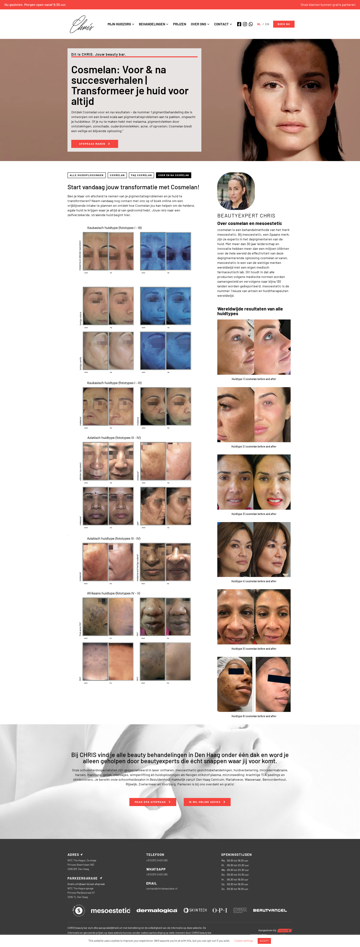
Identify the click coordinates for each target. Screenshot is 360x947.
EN (267, 24)
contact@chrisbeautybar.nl (161, 888)
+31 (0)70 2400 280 (157, 860)
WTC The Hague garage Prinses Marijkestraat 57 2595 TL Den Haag (81, 893)
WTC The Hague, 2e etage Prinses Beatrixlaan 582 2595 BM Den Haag (82, 865)
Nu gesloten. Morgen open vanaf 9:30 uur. (35, 4)
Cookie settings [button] (243, 940)
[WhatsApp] (251, 24)
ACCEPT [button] (264, 940)
